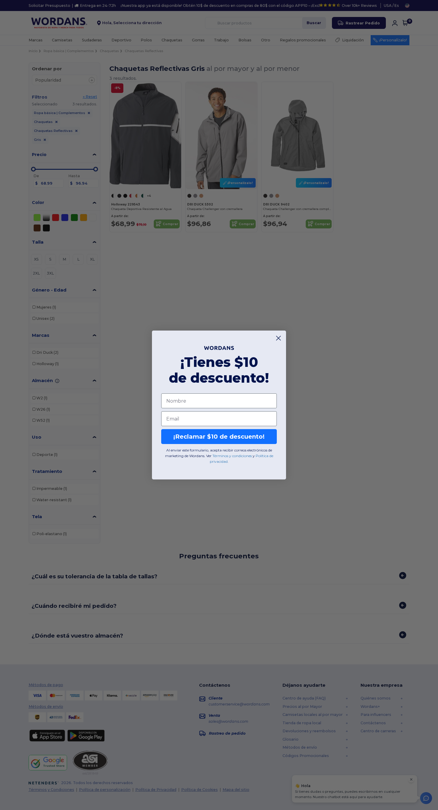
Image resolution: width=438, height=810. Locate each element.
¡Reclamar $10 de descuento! (219, 436)
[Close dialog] (278, 338)
